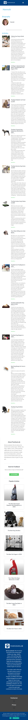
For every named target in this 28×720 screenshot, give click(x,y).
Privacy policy (23, 716)
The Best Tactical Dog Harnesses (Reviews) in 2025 (17, 131)
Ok (10, 718)
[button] (23, 3)
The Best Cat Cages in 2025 (14, 554)
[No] (26, 716)
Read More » (13, 62)
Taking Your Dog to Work (17, 36)
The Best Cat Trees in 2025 (14, 628)
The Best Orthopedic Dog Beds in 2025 (17, 303)
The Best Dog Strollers (17, 407)
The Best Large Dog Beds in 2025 (14, 604)
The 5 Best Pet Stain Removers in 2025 (14, 578)
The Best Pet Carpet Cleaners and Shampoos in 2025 (14, 505)
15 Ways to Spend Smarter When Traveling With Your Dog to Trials (18, 67)
